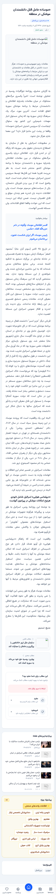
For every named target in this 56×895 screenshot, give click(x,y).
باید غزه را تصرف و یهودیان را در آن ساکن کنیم (24, 785)
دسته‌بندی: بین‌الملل (39, 20)
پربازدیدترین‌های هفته (42, 736)
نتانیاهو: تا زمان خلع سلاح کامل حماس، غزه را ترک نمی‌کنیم (22, 763)
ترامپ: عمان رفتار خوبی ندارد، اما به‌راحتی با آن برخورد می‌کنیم (23, 774)
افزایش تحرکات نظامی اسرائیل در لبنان (25, 753)
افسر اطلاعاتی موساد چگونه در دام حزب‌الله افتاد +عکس (30, 227)
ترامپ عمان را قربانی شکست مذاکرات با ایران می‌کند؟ (24, 743)
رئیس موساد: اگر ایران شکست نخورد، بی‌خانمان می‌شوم (29, 237)
